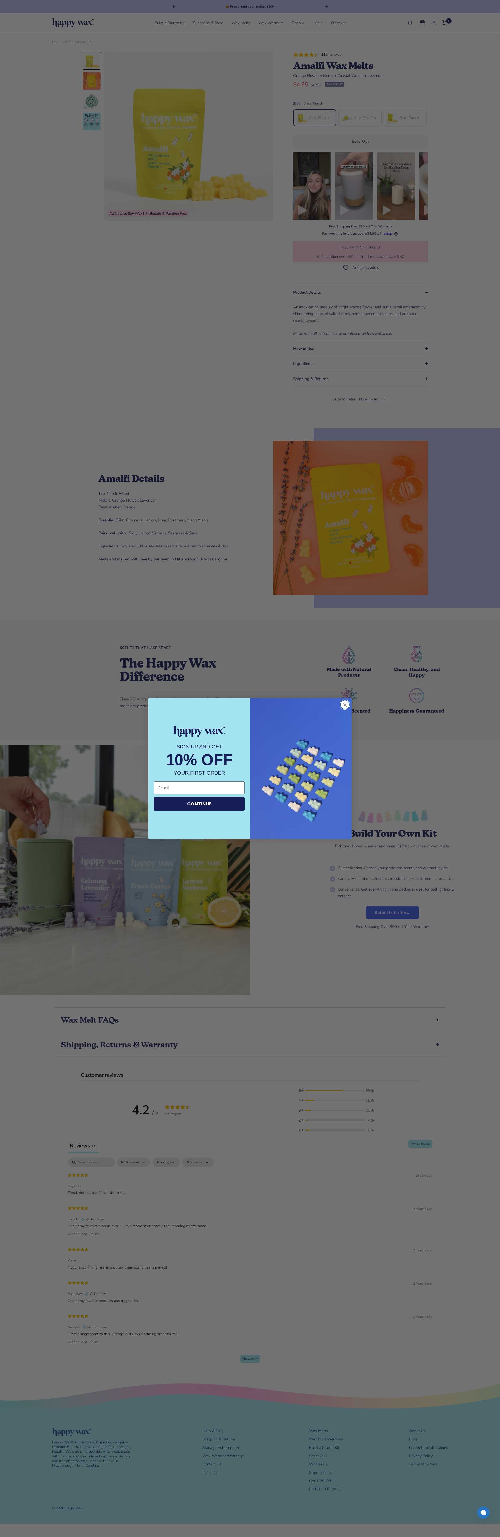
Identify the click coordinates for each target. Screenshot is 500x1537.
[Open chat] (483, 1512)
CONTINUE (199, 803)
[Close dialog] (344, 704)
